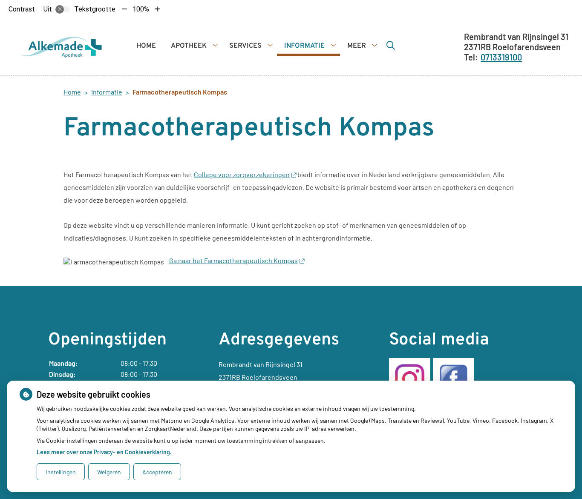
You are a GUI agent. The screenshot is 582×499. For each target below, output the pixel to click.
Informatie (304, 46)
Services (245, 46)
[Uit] (62, 9)
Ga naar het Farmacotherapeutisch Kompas (233, 260)
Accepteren (157, 472)
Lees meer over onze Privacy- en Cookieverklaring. (104, 452)
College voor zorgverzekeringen (242, 174)
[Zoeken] (390, 45)
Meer (356, 46)
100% (141, 9)
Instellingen (61, 472)
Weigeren (109, 472)
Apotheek (189, 46)
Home (146, 46)
